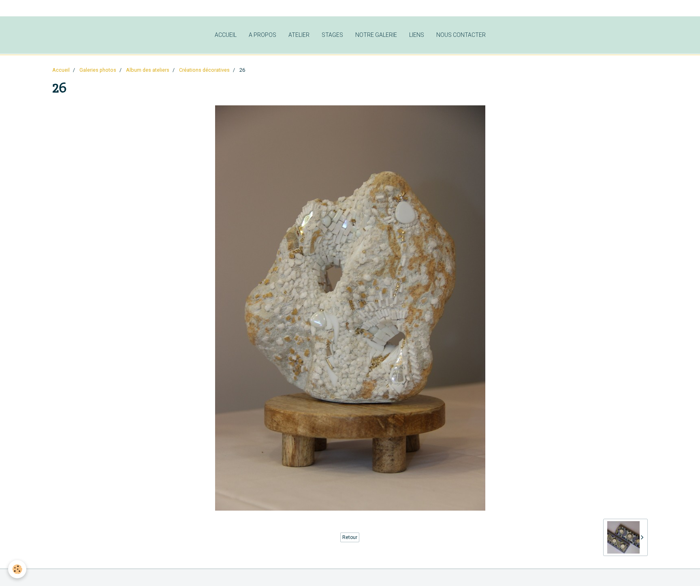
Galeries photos (97, 70)
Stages (332, 35)
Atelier (298, 35)
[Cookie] (17, 569)
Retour (349, 537)
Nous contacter (461, 35)
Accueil (226, 35)
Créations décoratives (204, 70)
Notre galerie (376, 35)
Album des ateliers (147, 70)
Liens (416, 35)
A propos (262, 35)
